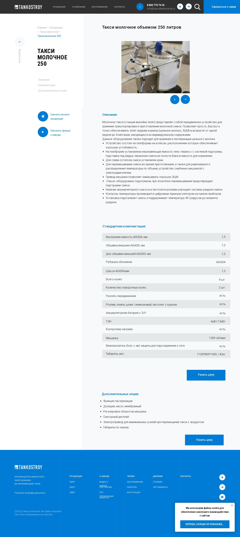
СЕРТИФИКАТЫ (160, 487)
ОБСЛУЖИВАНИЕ (135, 482)
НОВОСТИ (104, 498)
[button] (140, 6)
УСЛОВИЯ (157, 482)
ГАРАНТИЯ (132, 487)
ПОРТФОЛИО (105, 487)
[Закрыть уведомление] (232, 505)
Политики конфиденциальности (30, 493)
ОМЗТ (72, 482)
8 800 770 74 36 (155, 5)
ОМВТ (72, 492)
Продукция (56, 27)
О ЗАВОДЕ (104, 476)
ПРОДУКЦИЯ (76, 476)
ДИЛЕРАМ (158, 476)
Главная (42, 27)
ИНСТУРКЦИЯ (133, 492)
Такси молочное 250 (49, 36)
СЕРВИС (131, 476)
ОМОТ (72, 487)
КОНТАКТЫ (185, 476)
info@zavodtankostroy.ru (161, 8)
